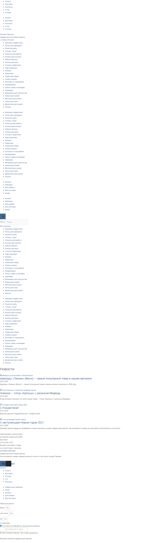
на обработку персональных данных (25, 526)
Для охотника (10, 190)
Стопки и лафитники (13, 65)
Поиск (2, 222)
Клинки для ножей (12, 96)
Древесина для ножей (14, 104)
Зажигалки (9, 73)
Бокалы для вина (11, 62)
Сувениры (9, 90)
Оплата (8, 1)
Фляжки (8, 71)
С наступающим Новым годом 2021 (22, 422)
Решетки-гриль (11, 48)
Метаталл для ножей (13, 99)
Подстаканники (11, 68)
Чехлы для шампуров (13, 46)
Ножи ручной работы (13, 54)
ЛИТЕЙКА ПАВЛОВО (8, 451)
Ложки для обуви (12, 76)
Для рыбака (9, 187)
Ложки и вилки (11, 79)
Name (2, 508)
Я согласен (21, 526)
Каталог (8, 182)
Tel (1, 519)
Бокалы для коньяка (13, 57)
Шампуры (9, 185)
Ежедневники (10, 85)
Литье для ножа (11, 101)
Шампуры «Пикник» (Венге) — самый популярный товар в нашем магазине (46, 378)
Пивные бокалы (11, 59)
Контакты (9, 7)
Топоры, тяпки (10, 51)
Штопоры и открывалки (14, 82)
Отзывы (8, 13)
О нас (7, 10)
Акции (7, 193)
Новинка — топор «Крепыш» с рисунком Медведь (30, 393)
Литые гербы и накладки (15, 87)
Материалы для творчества (16, 93)
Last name (4, 513)
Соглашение (5, 523)
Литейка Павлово (7, 34)
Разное (8, 107)
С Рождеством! (9, 407)
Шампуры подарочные (14, 43)
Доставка (9, 4)
